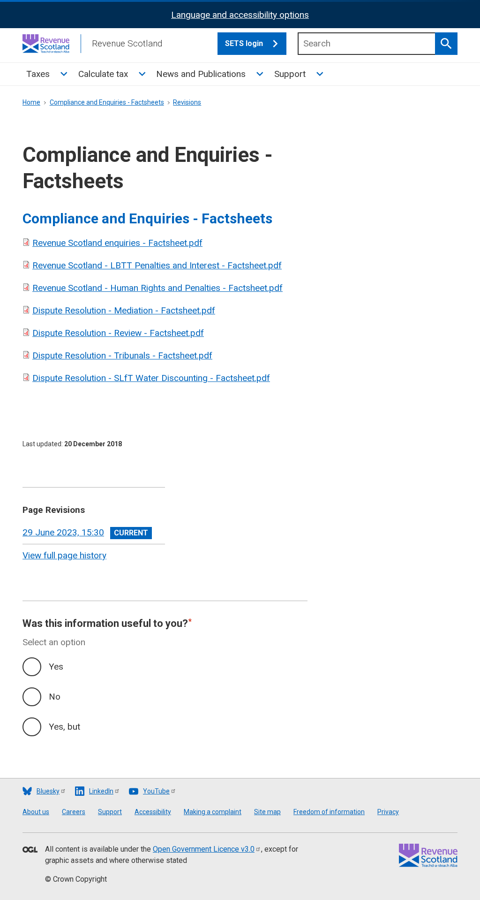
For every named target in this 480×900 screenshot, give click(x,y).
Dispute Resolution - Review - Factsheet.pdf (118, 333)
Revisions (187, 102)
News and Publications (201, 74)
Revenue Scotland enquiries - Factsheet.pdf (117, 242)
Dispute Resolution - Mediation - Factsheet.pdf (123, 310)
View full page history (64, 555)
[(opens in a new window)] (30, 850)
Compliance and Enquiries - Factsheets (107, 102)
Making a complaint (212, 812)
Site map (267, 812)
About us (35, 812)
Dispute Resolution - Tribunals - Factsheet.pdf (122, 355)
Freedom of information (329, 812)
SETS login (244, 43)
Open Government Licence (204, 849)
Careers (73, 812)
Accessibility (153, 812)
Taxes (38, 74)
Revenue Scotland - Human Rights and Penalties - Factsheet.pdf (157, 287)
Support (290, 74)
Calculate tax (103, 74)
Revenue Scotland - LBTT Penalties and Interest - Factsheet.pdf (157, 265)
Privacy (388, 812)
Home (31, 102)
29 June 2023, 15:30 (63, 532)
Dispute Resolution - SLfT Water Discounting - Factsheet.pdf (151, 378)
